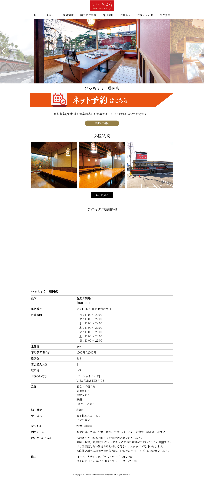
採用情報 (108, 15)
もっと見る (102, 195)
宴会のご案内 (88, 15)
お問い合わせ (145, 15)
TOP (36, 15)
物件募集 (165, 15)
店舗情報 (68, 15)
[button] (3, 51)
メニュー (51, 15)
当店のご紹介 (102, 123)
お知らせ (125, 15)
